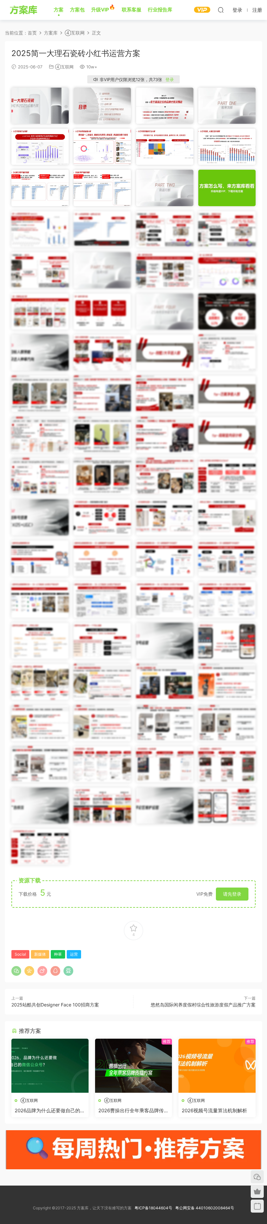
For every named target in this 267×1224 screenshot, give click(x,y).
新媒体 (40, 954)
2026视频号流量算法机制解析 (214, 1110)
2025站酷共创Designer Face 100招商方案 (55, 1004)
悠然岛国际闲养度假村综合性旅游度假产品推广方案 (203, 1004)
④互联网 (64, 66)
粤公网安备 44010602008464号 (204, 1207)
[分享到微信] (16, 971)
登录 (169, 79)
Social (20, 954)
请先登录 (232, 894)
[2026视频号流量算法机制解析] (217, 1066)
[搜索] (221, 10)
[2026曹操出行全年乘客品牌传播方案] (133, 1066)
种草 (58, 954)
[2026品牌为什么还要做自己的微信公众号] (50, 1066)
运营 (74, 954)
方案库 (24, 10)
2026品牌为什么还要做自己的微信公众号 (50, 1110)
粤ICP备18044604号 (154, 1207)
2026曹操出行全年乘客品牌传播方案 (133, 1110)
